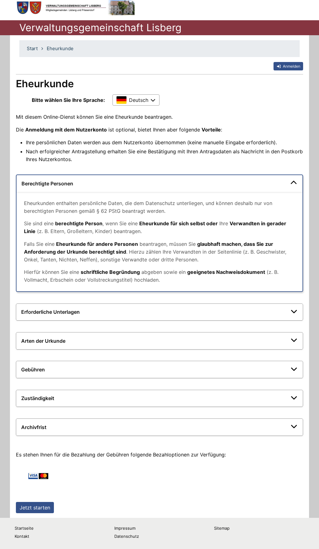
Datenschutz (126, 536)
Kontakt (22, 536)
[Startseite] (75, 7)
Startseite (24, 528)
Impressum (125, 528)
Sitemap (222, 528)
